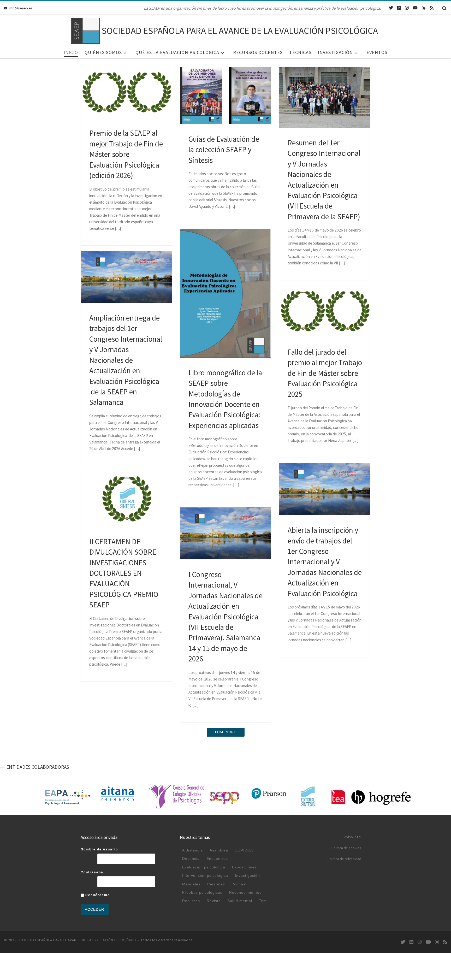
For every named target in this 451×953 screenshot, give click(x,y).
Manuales (191, 884)
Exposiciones (244, 867)
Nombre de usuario (99, 849)
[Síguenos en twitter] (391, 8)
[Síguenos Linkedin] (399, 8)
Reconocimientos (245, 892)
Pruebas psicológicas (202, 892)
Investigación (247, 875)
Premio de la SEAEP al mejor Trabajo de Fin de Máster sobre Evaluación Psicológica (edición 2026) (126, 154)
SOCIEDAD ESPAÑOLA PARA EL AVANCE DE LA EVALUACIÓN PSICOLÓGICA (77, 940)
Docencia (191, 858)
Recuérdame (97, 895)
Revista (214, 901)
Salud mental (239, 901)
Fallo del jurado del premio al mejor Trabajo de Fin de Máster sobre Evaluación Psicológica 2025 (325, 373)
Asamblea (219, 850)
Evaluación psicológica (203, 867)
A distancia (192, 850)
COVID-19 (244, 850)
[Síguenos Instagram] (407, 8)
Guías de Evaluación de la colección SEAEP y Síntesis (223, 149)
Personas (216, 884)
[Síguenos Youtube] (415, 8)
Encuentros (217, 858)
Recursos (191, 901)
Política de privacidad (344, 858)
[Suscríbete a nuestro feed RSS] (432, 8)
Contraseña (92, 872)
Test (263, 901)
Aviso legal (352, 836)
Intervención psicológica (205, 875)
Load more (225, 732)
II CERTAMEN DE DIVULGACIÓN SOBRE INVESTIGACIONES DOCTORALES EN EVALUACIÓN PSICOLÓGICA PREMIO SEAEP (123, 573)
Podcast (239, 884)
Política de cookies (346, 847)
